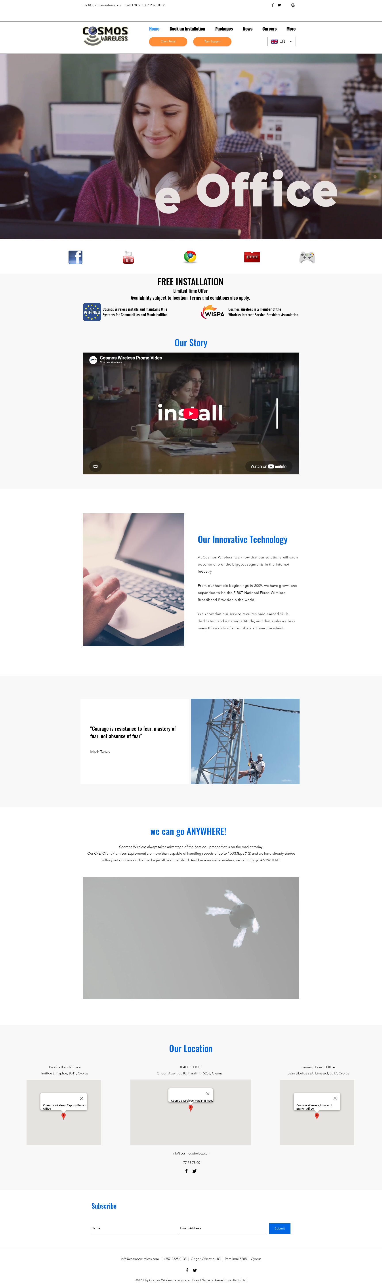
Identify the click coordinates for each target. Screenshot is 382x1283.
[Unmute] (96, 993)
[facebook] (273, 5)
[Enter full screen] (293, 993)
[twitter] (279, 5)
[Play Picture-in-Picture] (286, 993)
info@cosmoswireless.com (102, 5)
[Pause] (88, 993)
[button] (293, 5)
